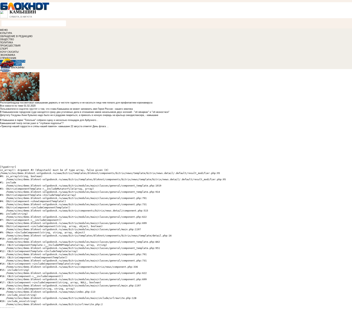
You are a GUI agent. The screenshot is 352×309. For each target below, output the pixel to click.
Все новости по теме (11, 105)
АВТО (19, 64)
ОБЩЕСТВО (7, 39)
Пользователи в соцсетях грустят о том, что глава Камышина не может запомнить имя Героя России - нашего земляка (66, 108)
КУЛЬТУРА (6, 33)
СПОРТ (4, 48)
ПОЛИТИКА (6, 42)
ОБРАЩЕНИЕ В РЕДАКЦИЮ (16, 36)
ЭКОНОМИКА (7, 55)
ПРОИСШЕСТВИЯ (10, 45)
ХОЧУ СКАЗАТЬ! (9, 52)
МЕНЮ (4, 30)
